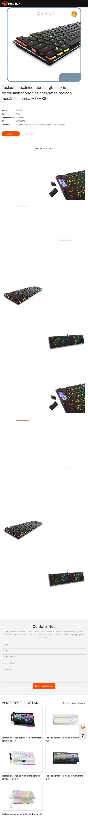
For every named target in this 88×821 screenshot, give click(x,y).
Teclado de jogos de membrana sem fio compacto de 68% (21, 777)
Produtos (81, 703)
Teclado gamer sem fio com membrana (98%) (64, 777)
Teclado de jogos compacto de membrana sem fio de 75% (22, 739)
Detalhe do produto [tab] (44, 149)
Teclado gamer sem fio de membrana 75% (22, 814)
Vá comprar (29, 134)
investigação (11, 134)
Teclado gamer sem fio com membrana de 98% (65, 739)
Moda (74, 703)
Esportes (66, 703)
